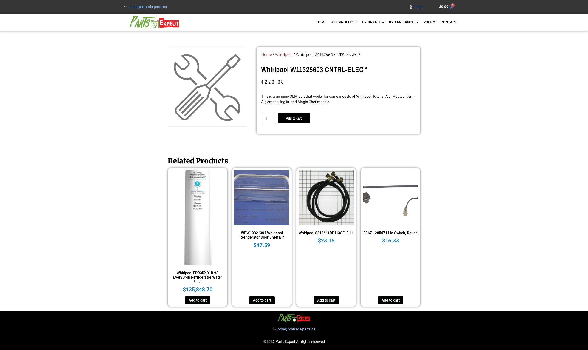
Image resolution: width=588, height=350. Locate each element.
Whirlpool (284, 54)
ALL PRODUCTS (344, 22)
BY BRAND (371, 22)
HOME (321, 22)
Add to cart (294, 118)
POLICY (429, 22)
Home (266, 54)
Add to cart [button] (198, 300)
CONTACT (449, 22)
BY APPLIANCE (401, 22)
